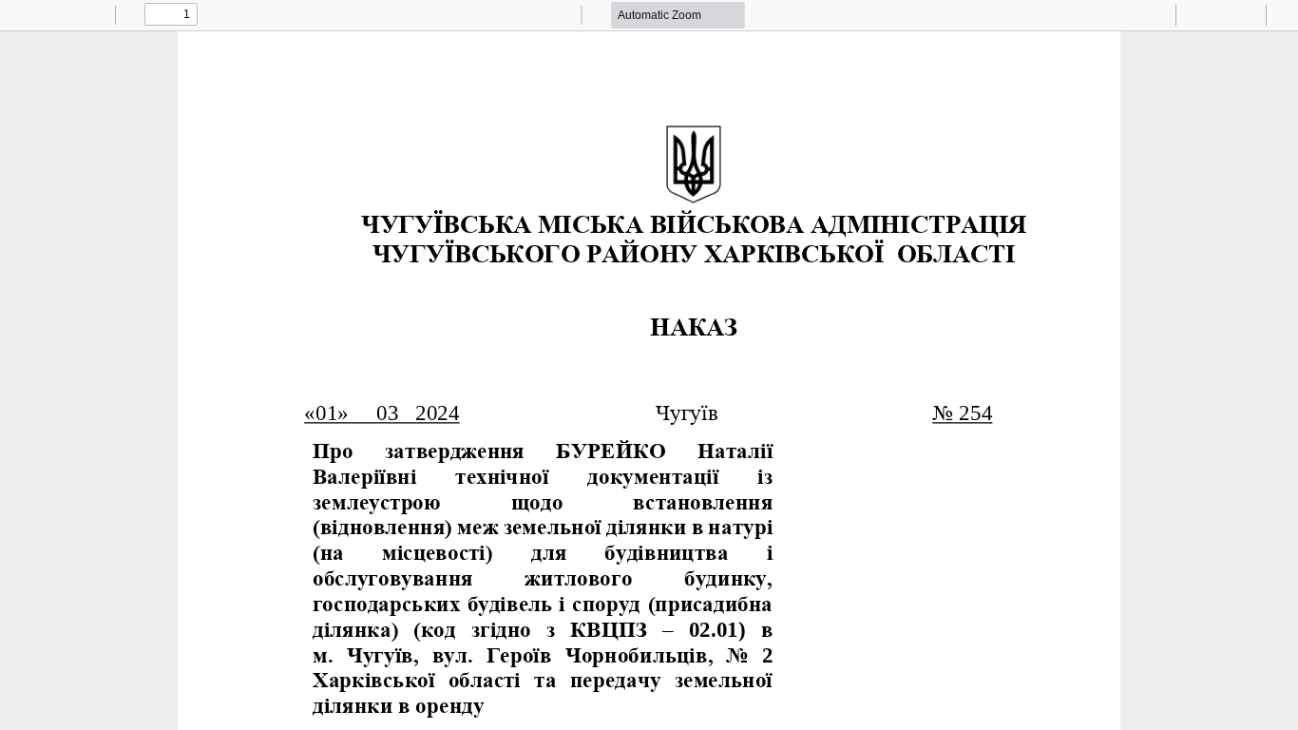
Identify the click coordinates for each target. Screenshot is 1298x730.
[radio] (1105, 15)
